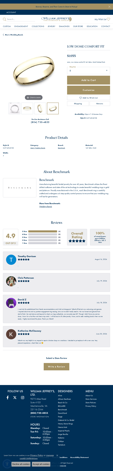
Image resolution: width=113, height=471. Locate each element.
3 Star (24, 237)
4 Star (24, 234)
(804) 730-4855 (40, 122)
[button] (11, 12)
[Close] (109, 7)
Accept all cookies (41, 464)
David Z (22, 299)
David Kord (62, 413)
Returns (100, 103)
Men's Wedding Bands (14, 35)
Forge (60, 416)
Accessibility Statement (79, 457)
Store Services (91, 399)
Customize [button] (89, 90)
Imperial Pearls (64, 430)
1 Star (24, 243)
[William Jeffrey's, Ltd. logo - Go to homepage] (56, 19)
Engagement (21, 26)
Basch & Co (62, 402)
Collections (38, 26)
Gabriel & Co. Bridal (66, 420)
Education (92, 26)
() (59, 231)
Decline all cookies (21, 464)
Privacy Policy (90, 406)
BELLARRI (61, 406)
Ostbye (61, 441)
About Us (89, 395)
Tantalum (61, 444)
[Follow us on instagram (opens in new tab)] (23, 397)
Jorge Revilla (63, 434)
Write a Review (56, 366)
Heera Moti (62, 427)
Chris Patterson (26, 277)
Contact (105, 26)
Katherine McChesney (29, 330)
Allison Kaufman (64, 399)
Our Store (78, 26)
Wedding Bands (45, 206)
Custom (7, 26)
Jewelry (51, 26)
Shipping (78, 103)
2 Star (24, 240)
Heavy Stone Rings (65, 423)
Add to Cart (88, 80)
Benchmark (61, 148)
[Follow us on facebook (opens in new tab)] (7, 397)
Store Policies (90, 402)
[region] (33, 70)
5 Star (24, 231)
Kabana (61, 437)
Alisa (60, 395)
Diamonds (64, 26)
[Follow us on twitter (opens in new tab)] (15, 397)
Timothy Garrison (27, 256)
